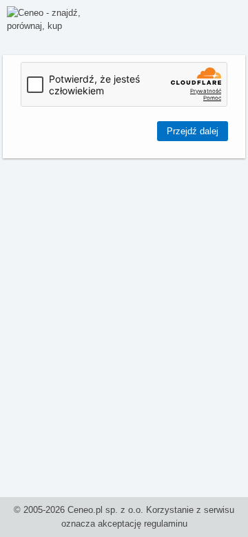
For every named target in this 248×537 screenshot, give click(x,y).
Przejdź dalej (192, 131)
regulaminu (165, 523)
